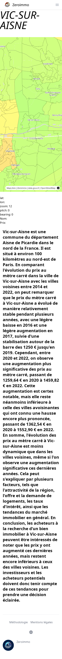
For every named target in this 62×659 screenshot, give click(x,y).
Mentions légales (41, 622)
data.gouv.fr (33, 187)
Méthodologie (18, 622)
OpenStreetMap (48, 187)
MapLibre (11, 187)
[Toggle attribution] (58, 188)
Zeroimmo (22, 187)
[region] (31, 114)
